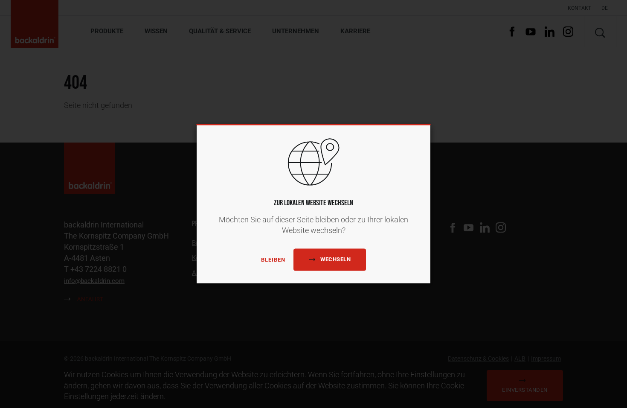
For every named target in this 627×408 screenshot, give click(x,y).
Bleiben (273, 259)
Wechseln (335, 259)
